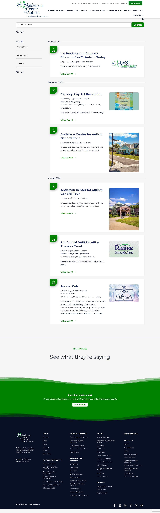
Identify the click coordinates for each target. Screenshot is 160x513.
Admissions (75, 3)
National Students (76, 492)
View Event (67, 74)
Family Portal (74, 452)
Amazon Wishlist (102, 476)
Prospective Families (76, 11)
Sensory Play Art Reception (81, 94)
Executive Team (129, 457)
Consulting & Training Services (50, 467)
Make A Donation (103, 437)
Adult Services (75, 477)
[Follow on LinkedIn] (125, 505)
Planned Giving (102, 465)
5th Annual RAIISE (49, 488)
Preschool (73, 471)
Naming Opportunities (105, 462)
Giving (126, 11)
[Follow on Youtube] (141, 505)
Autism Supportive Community (49, 472)
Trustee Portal (102, 493)
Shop (117, 3)
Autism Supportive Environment (49, 477)
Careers (105, 3)
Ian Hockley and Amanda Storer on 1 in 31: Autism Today (83, 55)
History (126, 451)
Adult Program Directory (78, 437)
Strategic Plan (129, 447)
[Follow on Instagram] (120, 505)
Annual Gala (70, 286)
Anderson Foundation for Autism (106, 441)
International (115, 11)
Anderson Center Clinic (78, 480)
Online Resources (49, 464)
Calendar (96, 3)
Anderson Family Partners (79, 449)
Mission (126, 444)
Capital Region (75, 488)
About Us (137, 11)
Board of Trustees (130, 454)
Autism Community (97, 11)
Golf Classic (101, 449)
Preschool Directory (77, 445)
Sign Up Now (80, 405)
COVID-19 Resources (131, 477)
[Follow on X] (136, 505)
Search (138, 25)
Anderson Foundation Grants (104, 469)
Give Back (100, 473)
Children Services (76, 474)
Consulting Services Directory (131, 469)
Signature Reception (104, 455)
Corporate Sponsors (104, 458)
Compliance (128, 473)
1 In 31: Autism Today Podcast (53, 481)
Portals (137, 15)
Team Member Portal (104, 486)
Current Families (55, 11)
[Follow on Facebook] (114, 505)
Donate (124, 3)
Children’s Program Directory (76, 441)
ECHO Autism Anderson (51, 485)
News (112, 3)
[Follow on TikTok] (131, 505)
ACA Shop (100, 445)
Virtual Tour (86, 3)
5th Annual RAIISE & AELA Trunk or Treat (80, 244)
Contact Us (135, 3)
